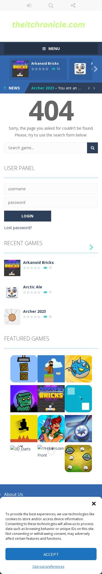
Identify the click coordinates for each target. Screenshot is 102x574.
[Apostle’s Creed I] (51, 368)
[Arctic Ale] (12, 292)
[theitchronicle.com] (51, 23)
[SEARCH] (92, 147)
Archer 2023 (42, 88)
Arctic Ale (32, 286)
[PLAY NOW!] (20, 68)
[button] (94, 503)
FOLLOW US (73, 5)
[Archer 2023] (12, 316)
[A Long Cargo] (24, 368)
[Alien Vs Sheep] (78, 458)
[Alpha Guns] (51, 428)
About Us (13, 494)
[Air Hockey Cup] (78, 428)
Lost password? (18, 227)
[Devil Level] (24, 428)
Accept (51, 554)
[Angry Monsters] (78, 368)
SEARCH (51, 5)
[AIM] (78, 398)
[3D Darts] (20, 448)
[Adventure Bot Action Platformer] (24, 398)
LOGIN (29, 5)
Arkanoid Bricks (45, 63)
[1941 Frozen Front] (51, 451)
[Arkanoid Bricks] (12, 267)
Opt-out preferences (48, 566)
